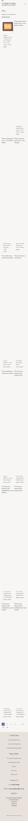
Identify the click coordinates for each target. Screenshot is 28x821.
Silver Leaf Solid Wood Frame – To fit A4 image (20, 245)
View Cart (14, 770)
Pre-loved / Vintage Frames (14, 758)
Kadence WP (19, 815)
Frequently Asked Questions (14, 748)
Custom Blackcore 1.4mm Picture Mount (7, 362)
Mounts (14, 766)
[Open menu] (25, 4)
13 (22, 724)
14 (3, 727)
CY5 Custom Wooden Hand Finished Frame (19, 593)
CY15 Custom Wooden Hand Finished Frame (19, 478)
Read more (6, 51)
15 (7, 727)
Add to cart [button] (19, 253)
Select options (18, 600)
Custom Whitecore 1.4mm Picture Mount (7, 478)
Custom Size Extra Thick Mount (19, 362)
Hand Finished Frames (14, 762)
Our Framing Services (14, 740)
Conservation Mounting (14, 744)
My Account (14, 774)
